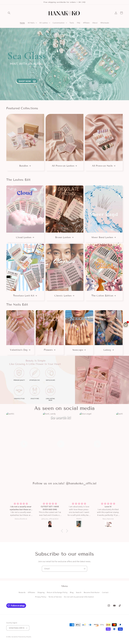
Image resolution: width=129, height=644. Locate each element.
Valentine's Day (19, 349)
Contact (105, 592)
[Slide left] (10, 142)
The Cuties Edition (102, 295)
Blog (72, 592)
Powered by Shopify (24, 637)
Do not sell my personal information (79, 597)
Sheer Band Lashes (102, 237)
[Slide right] (118, 142)
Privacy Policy (40, 597)
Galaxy (107, 349)
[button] (9, 13)
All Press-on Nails (102, 165)
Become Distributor (92, 592)
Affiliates (31, 592)
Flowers (48, 349)
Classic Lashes (63, 295)
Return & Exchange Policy (57, 592)
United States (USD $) (16, 628)
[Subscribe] (84, 569)
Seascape (77, 349)
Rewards (22, 592)
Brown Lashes (63, 237)
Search (79, 592)
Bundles (23, 165)
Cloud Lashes (23, 237)
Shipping (41, 592)
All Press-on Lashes (63, 165)
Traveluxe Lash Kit (23, 295)
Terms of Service (55, 597)
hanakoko (14, 637)
